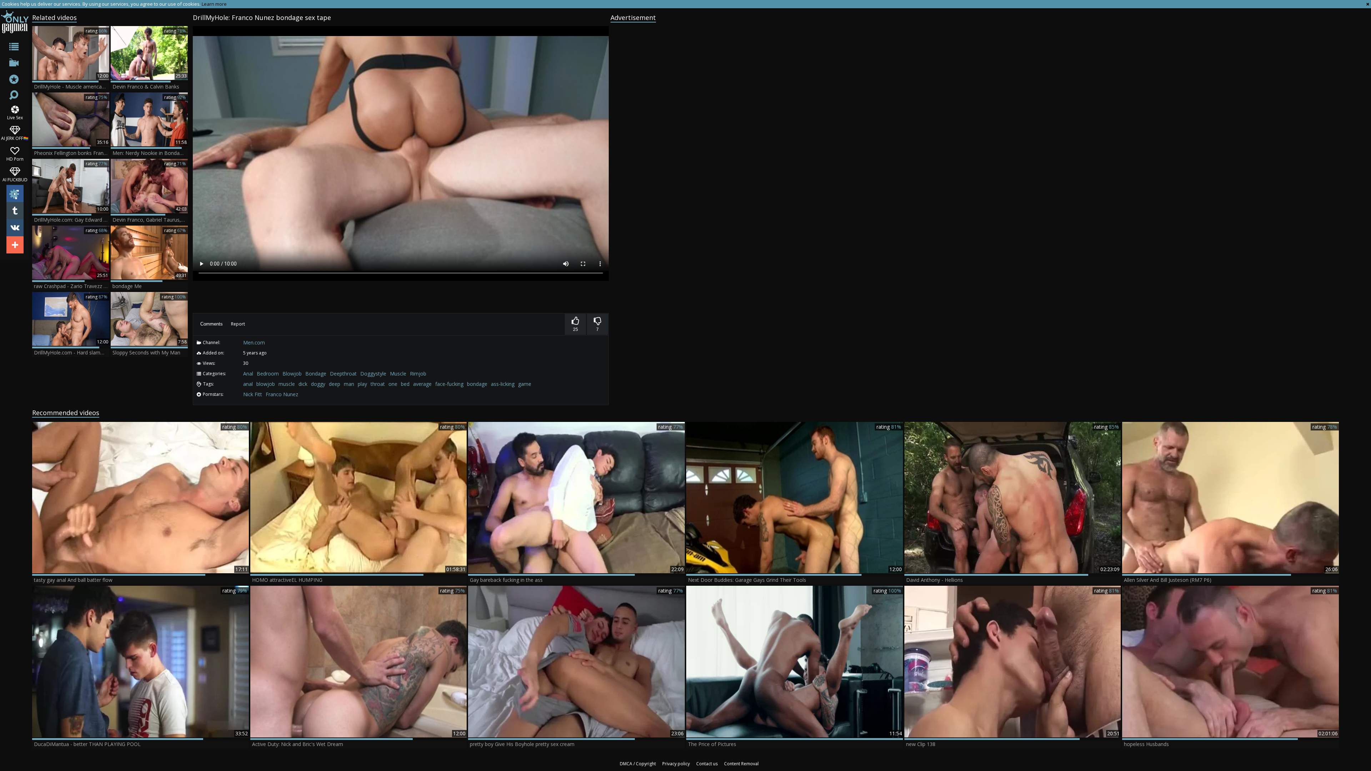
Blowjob (292, 373)
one (392, 384)
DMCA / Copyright (638, 764)
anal (248, 384)
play (362, 384)
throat (378, 384)
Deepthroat (343, 373)
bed (405, 384)
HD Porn (15, 158)
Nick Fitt (252, 394)
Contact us (707, 764)
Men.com (254, 342)
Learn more (214, 4)
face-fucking (449, 384)
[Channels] (15, 64)
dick (302, 384)
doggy (318, 384)
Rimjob (418, 373)
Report (238, 324)
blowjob (265, 384)
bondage (477, 384)
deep (334, 384)
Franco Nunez (282, 394)
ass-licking (502, 384)
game (524, 384)
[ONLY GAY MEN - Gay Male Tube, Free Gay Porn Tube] (15, 21)
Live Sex (15, 117)
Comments (211, 324)
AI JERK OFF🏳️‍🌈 (15, 138)
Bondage (315, 373)
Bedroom (268, 373)
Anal (248, 373)
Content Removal (741, 764)
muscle (286, 384)
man (349, 384)
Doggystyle (373, 373)
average (422, 384)
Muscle (398, 373)
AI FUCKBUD (14, 179)
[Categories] (15, 48)
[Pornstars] (15, 80)
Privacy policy (676, 764)
